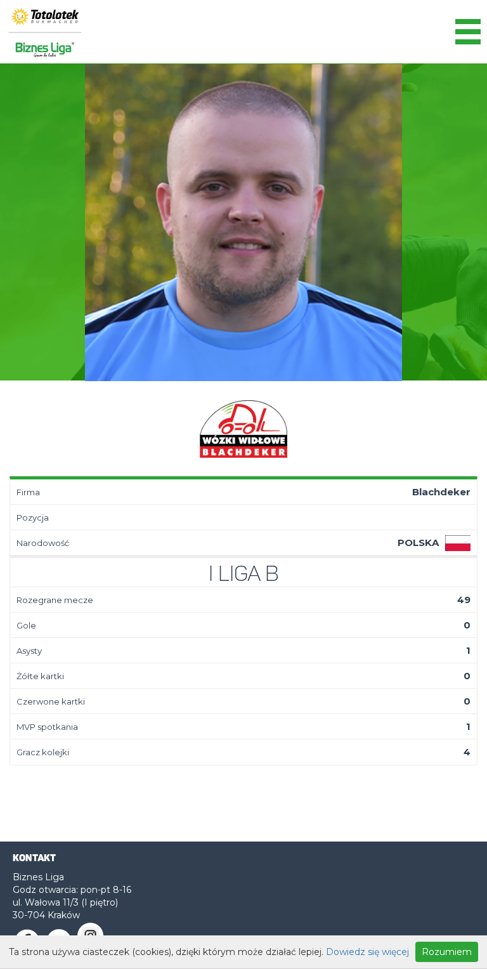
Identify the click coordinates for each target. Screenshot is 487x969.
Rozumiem (447, 952)
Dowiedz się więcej (367, 952)
